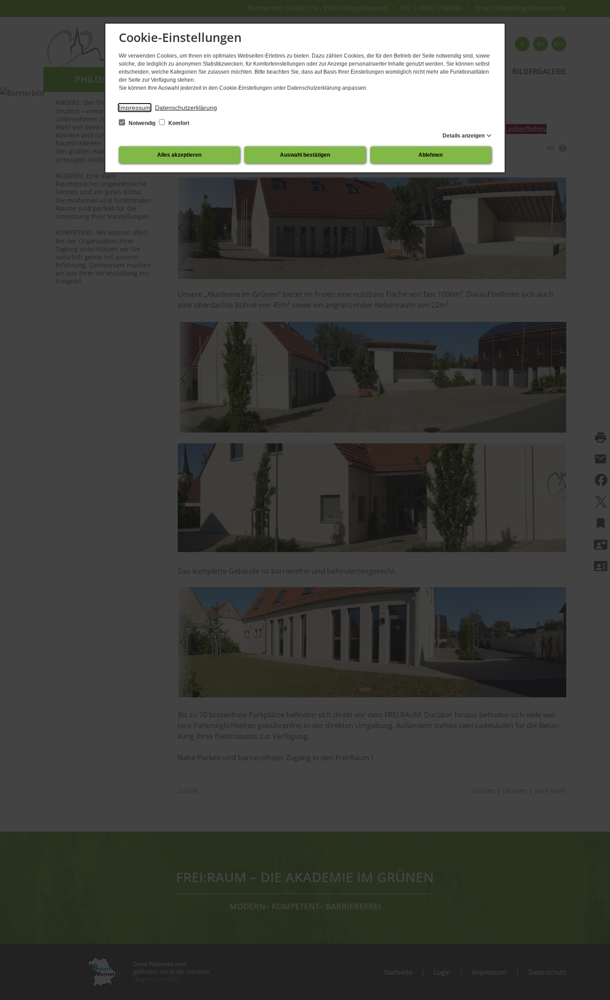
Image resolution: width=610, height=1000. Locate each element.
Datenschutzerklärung (186, 107)
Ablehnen (430, 155)
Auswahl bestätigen (305, 155)
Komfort (178, 123)
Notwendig (142, 123)
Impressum (134, 107)
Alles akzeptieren (179, 155)
